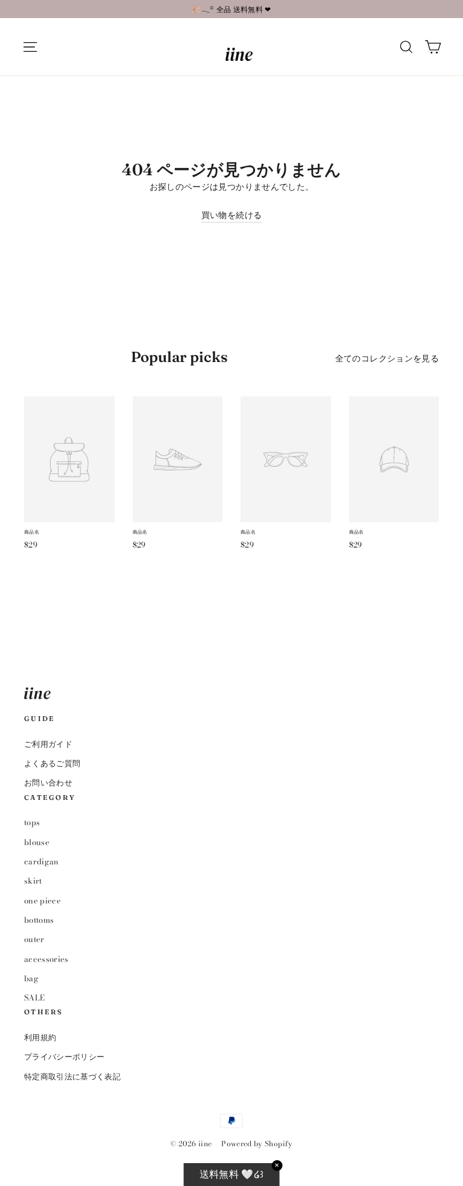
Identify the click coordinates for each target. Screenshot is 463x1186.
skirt (33, 881)
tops (32, 822)
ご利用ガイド (48, 744)
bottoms (39, 920)
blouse (36, 842)
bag (31, 978)
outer (34, 939)
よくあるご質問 (52, 763)
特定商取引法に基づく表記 (72, 1076)
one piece (42, 900)
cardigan (41, 861)
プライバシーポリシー (64, 1056)
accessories (46, 959)
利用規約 (40, 1037)
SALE (34, 997)
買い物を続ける (231, 215)
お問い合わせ (48, 782)
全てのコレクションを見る (387, 358)
